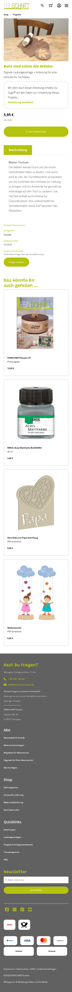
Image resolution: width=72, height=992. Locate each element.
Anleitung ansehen (20, 102)
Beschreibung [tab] (18, 150)
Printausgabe (13, 361)
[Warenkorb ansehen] (51, 5)
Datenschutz (22, 969)
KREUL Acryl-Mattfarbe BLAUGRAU (24, 447)
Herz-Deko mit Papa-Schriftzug (22, 537)
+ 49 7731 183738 (16, 679)
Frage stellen (16, 262)
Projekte (17, 15)
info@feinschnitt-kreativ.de (21, 684)
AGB (32, 969)
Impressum (9, 969)
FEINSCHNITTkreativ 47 (19, 357)
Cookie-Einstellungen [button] (46, 969)
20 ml (10, 451)
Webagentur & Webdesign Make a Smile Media (26, 982)
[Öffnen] (66, 5)
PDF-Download (14, 541)
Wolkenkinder (14, 627)
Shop (6, 15)
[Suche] (42, 5)
